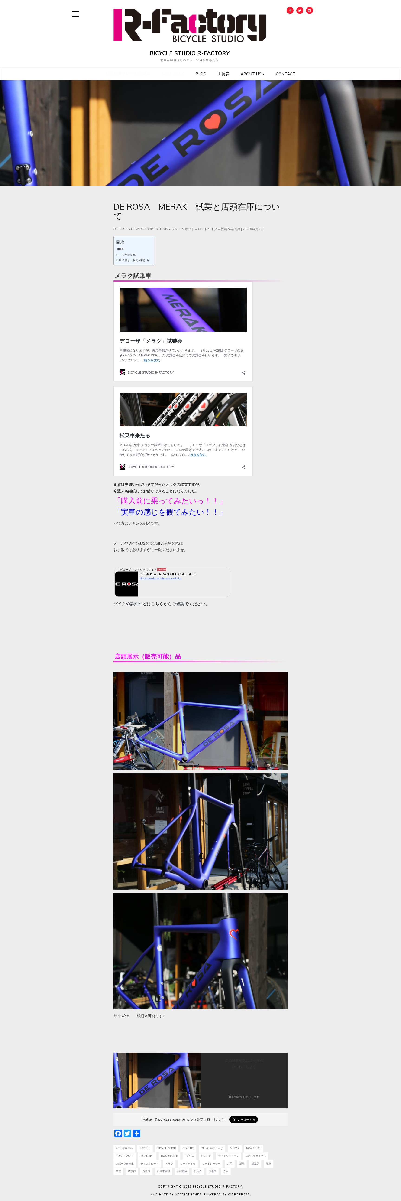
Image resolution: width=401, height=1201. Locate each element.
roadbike (147, 1156)
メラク (169, 1163)
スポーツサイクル (256, 1156)
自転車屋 (182, 1171)
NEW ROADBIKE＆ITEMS (149, 229)
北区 (229, 1163)
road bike (253, 1148)
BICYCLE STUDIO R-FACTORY (190, 53)
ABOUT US (251, 73)
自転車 (146, 1171)
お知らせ (206, 1156)
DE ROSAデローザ (212, 1148)
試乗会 (198, 1171)
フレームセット (182, 229)
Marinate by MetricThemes (175, 1194)
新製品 (255, 1163)
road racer (124, 1156)
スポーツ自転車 (125, 1163)
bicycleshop (166, 1148)
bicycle (144, 1148)
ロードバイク (207, 229)
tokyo (189, 1156)
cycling (188, 1148)
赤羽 (225, 1171)
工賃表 (223, 73)
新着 (241, 1163)
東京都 (132, 1171)
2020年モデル (124, 1148)
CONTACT (285, 73)
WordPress (239, 1194)
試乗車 (212, 1171)
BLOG (201, 73)
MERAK (234, 1148)
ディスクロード (149, 1163)
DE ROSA (120, 229)
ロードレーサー (211, 1163)
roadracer (169, 1156)
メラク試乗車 (127, 255)
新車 (268, 1163)
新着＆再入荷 (230, 229)
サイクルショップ (228, 1156)
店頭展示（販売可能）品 (134, 260)
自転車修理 (163, 1171)
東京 (118, 1171)
